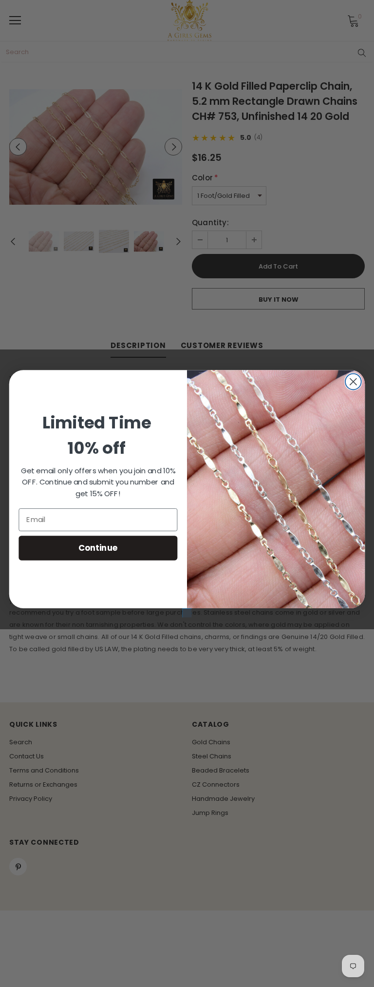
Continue (98, 547)
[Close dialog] (353, 381)
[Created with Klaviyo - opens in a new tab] (187, 613)
